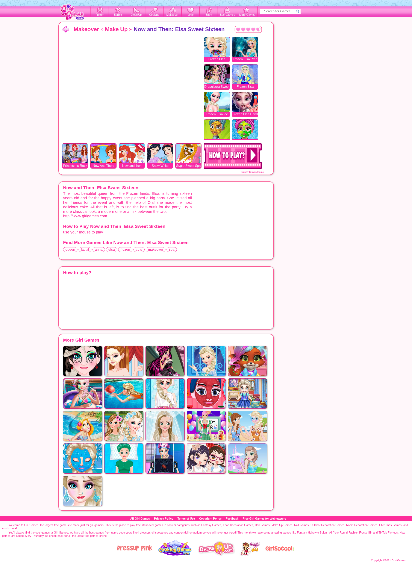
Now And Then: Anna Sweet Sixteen (103, 166)
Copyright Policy (210, 518)
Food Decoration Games (238, 525)
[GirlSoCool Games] (279, 555)
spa (171, 249)
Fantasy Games (211, 525)
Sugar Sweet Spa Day (188, 166)
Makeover (172, 14)
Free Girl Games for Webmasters (264, 518)
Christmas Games (390, 525)
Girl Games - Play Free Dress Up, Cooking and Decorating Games (74, 13)
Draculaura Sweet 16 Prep (216, 87)
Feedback (232, 518)
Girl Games (65, 29)
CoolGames (399, 560)
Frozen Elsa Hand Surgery (245, 114)
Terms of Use (186, 518)
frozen (125, 249)
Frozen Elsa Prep (245, 59)
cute (139, 249)
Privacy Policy (163, 518)
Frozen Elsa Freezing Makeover (245, 87)
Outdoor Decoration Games (327, 525)
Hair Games (262, 525)
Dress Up (136, 14)
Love (191, 14)
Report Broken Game (252, 172)
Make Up (116, 29)
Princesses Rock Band (75, 166)
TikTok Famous (388, 532)
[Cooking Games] (175, 555)
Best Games (227, 14)
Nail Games (301, 525)
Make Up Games (281, 525)
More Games (247, 14)
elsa (111, 249)
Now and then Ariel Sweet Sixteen (131, 166)
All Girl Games (140, 518)
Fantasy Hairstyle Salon (312, 532)
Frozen (99, 14)
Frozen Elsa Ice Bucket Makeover (216, 114)
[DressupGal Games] (249, 555)
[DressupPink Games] (135, 555)
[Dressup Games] (216, 555)
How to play (233, 156)
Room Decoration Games (361, 525)
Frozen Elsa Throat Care (216, 59)
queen (70, 249)
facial (85, 249)
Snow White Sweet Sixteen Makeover (160, 166)
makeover (155, 249)
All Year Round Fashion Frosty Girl (350, 532)
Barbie (118, 14)
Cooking (154, 14)
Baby (209, 14)
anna (99, 249)
